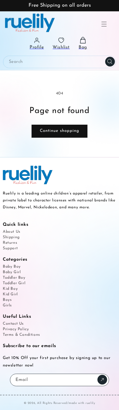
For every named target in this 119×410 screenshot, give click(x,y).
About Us (11, 232)
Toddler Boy (14, 278)
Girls (7, 305)
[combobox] (59, 62)
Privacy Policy (16, 329)
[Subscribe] (102, 379)
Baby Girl (12, 272)
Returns (10, 243)
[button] (104, 24)
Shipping (11, 237)
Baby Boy (12, 267)
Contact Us (13, 324)
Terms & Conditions (21, 335)
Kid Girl (10, 294)
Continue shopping (59, 131)
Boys (7, 300)
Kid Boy (10, 289)
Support (10, 248)
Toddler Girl (14, 283)
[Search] (110, 62)
